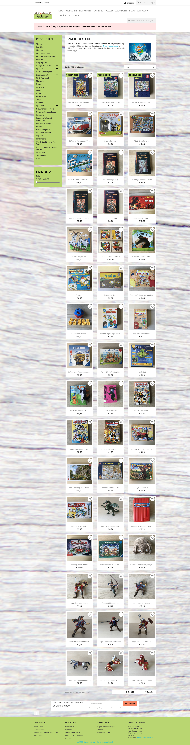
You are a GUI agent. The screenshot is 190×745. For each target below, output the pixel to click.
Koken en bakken (43, 133)
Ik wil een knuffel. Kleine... (142, 257)
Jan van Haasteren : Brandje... (79, 103)
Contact (77, 15)
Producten (71, 11)
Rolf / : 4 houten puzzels (110, 257)
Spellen (39, 69)
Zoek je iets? (64, 15)
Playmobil (40, 81)
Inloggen (100, 729)
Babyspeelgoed (43, 129)
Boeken (39, 59)
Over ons (98, 11)
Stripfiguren (41, 62)
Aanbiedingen (39, 729)
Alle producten (39, 735)
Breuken (79, 295)
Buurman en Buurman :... (142, 334)
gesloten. (64, 26)
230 (132, 692)
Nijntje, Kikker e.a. (44, 66)
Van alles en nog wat (44, 123)
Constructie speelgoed (46, 112)
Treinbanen (41, 155)
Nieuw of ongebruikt (45, 109)
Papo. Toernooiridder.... (79, 603)
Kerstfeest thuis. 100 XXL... (110, 565)
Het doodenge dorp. (110, 218)
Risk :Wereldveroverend (142, 218)
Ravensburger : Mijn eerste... (110, 334)
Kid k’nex (40, 87)
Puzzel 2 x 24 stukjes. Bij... (111, 372)
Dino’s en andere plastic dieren (46, 148)
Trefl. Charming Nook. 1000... (79, 488)
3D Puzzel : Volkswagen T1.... (79, 141)
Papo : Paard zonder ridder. (110, 680)
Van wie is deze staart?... (79, 411)
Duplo (38, 84)
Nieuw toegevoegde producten (46, 732)
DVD (38, 159)
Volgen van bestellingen (106, 727)
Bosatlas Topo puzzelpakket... (79, 180)
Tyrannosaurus (142, 488)
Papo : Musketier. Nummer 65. (111, 642)
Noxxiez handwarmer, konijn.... (142, 565)
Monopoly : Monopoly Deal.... (142, 526)
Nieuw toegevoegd (138, 11)
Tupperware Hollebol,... (79, 334)
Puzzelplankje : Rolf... (79, 257)
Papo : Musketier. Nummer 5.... (79, 642)
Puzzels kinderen (43, 53)
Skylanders (41, 139)
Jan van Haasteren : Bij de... (110, 103)
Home (60, 11)
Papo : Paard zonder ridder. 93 (79, 680)
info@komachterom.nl (144, 738)
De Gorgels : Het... (110, 295)
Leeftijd (39, 47)
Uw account (103, 723)
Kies (140, 67)
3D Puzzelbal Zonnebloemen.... (79, 372)
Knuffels (40, 126)
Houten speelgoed (44, 72)
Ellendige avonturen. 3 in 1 (142, 180)
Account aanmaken (104, 732)
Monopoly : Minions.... (79, 526)
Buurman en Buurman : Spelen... (142, 295)
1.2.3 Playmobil (42, 78)
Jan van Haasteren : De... (110, 488)
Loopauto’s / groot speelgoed (44, 119)
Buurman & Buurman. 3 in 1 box (142, 449)
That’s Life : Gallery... (142, 141)
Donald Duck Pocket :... (142, 411)
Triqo (38, 99)
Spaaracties (41, 106)
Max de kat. (142, 372)
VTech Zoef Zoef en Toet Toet (46, 143)
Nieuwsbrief (85, 11)
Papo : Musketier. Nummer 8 (142, 603)
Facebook (36, 713)
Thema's (39, 44)
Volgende (150, 692)
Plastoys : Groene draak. (110, 526)
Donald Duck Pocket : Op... (110, 449)
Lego (38, 90)
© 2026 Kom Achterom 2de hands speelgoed (95, 742)
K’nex (38, 93)
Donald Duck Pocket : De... (79, 449)
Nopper (39, 103)
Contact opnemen (41, 3)
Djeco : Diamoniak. (110, 411)
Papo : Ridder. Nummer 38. (142, 642)
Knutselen (40, 115)
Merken (39, 50)
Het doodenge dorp (110, 180)
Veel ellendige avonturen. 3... (79, 218)
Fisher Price (41, 96)
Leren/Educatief (43, 75)
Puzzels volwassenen (45, 56)
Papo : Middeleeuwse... (110, 603)
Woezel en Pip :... (110, 141)
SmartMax (40, 152)
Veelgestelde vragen (116, 11)
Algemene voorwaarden (74, 735)
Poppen (39, 136)
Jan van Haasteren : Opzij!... (142, 103)
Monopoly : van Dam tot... (79, 565)
